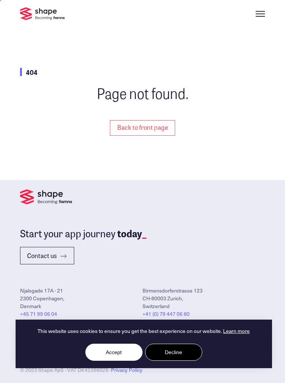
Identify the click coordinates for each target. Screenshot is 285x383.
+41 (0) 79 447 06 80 (166, 314)
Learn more (236, 331)
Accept (114, 352)
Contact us (42, 255)
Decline (173, 352)
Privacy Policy (126, 370)
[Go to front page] (42, 13)
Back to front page (142, 127)
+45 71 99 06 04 (38, 314)
